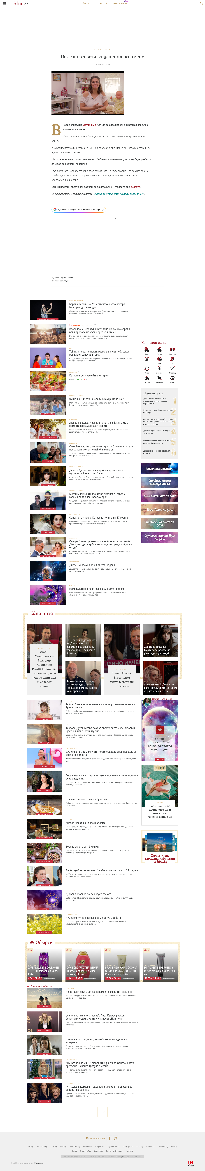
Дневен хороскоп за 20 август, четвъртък (156, 431)
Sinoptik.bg (99, 1146)
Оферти (44, 942)
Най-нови (84, 3)
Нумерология (120, 3)
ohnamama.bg (88, 325)
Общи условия (39, 1163)
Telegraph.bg (128, 1146)
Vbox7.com (87, 1146)
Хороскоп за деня (156, 342)
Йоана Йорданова (162, 698)
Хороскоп (102, 3)
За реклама (98, 1151)
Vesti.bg (54, 1146)
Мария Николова (66, 278)
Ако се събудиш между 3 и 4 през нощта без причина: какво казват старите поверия (158, 421)
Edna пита (41, 613)
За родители (102, 50)
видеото (135, 187)
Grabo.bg (139, 1146)
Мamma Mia (89, 124)
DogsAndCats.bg (113, 1146)
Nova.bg (63, 1146)
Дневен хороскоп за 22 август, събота (156, 452)
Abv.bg (30, 1146)
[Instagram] (115, 1138)
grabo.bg (73, 372)
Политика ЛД (85, 1151)
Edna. (20, 3)
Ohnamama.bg (41, 1146)
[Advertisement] (85, 243)
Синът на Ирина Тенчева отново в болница (158, 411)
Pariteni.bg (150, 1146)
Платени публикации (114, 1151)
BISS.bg (174, 1146)
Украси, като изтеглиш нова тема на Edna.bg (160, 858)
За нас (74, 1151)
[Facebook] (109, 1138)
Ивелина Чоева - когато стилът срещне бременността (157, 442)
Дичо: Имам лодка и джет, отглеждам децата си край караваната (155, 401)
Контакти (129, 1151)
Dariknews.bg (75, 1146)
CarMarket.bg (163, 1146)
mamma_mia (65, 281)
